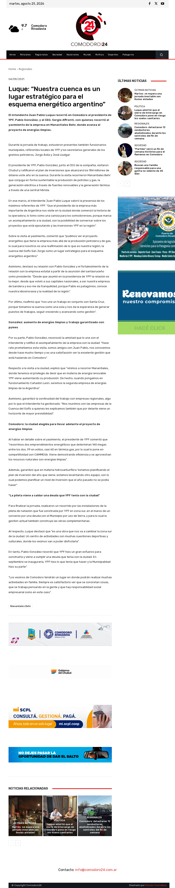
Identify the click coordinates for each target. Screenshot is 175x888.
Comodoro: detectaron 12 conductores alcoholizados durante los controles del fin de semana (95, 827)
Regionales (25, 69)
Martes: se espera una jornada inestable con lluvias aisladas (25, 830)
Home (12, 69)
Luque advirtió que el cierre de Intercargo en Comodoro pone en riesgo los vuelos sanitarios (60, 828)
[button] (161, 55)
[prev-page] (11, 843)
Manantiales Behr (20, 606)
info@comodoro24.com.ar (96, 870)
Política (59, 820)
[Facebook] (149, 4)
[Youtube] (162, 4)
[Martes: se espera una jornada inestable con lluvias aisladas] (25, 815)
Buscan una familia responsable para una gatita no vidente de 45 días (148, 169)
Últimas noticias (25, 823)
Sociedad (140, 145)
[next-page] (18, 843)
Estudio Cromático (155, 885)
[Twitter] (156, 4)
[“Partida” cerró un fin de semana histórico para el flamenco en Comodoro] (125, 150)
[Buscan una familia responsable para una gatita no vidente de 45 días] (125, 168)
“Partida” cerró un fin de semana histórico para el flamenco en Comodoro (149, 152)
